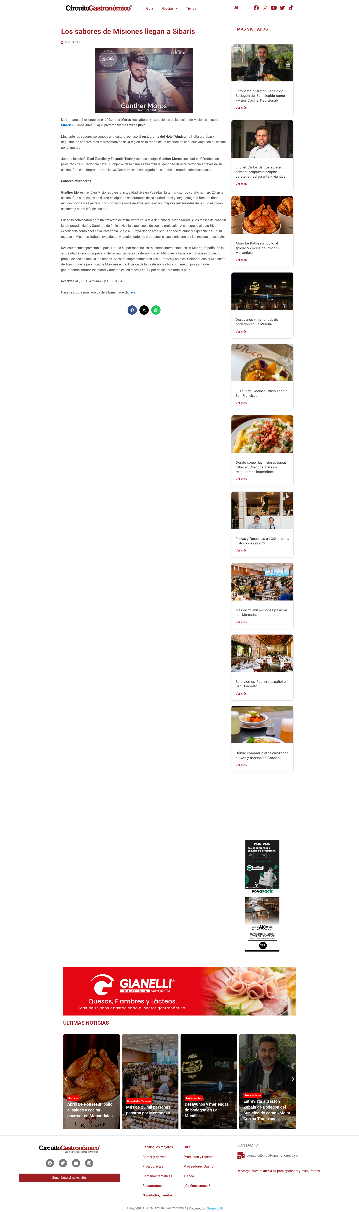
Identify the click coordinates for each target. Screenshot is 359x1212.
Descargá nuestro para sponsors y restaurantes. (279, 1171)
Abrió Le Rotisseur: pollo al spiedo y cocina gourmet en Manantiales (258, 248)
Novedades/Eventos (139, 1101)
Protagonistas (253, 1095)
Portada (73, 1098)
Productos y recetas (198, 1157)
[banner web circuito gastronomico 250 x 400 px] (262, 866)
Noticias (167, 8)
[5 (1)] (262, 809)
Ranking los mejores (158, 1147)
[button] (132, 310)
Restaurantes (194, 1098)
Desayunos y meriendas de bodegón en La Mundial (207, 1110)
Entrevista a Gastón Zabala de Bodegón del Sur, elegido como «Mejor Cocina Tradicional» (260, 95)
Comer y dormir (154, 1157)
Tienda (191, 8)
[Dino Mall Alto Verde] (262, 924)
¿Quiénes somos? (197, 1186)
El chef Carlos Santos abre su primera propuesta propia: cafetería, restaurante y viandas (260, 172)
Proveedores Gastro (199, 1166)
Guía (149, 8)
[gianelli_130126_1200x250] (179, 991)
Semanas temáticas (157, 1176)
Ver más (241, 107)
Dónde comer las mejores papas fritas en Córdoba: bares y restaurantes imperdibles (261, 467)
